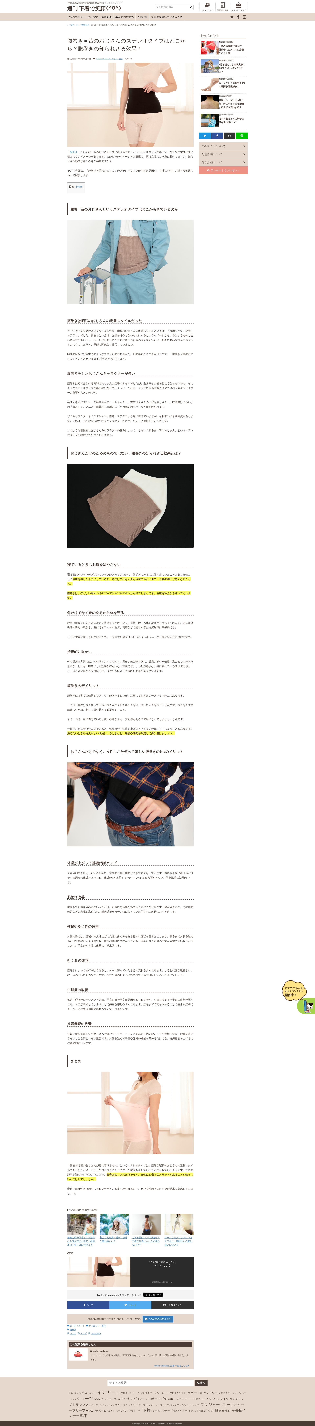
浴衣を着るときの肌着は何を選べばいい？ (231, 120)
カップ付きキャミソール (150, 1393)
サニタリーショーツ (231, 1393)
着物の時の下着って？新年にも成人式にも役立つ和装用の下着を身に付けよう (81, 1241)
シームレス (110, 1399)
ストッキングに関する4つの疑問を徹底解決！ (232, 84)
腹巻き (74, 152)
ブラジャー (210, 1404)
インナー (106, 1392)
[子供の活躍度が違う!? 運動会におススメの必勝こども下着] (210, 53)
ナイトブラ (93, 1405)
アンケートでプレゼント (225, 170)
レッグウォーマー (133, 1410)
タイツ (224, 1398)
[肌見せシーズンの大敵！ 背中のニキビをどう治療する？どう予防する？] (210, 108)
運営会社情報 (222, 10)
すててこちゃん (294, 991)
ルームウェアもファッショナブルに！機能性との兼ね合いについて (178, 1241)
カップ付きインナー (126, 1393)
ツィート (132, 1305)
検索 (202, 1382)
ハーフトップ (162, 1405)
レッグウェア (118, 1411)
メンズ (83, 1333)
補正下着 (230, 1410)
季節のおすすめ (124, 17)
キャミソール (211, 1393)
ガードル (197, 1392)
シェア (90, 1305)
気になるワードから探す (83, 17)
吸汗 (196, 1411)
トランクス (80, 1404)
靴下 (83, 1415)
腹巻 (221, 1410)
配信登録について (212, 154)
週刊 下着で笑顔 (86, 8)
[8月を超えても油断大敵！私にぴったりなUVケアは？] (210, 72)
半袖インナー (162, 1410)
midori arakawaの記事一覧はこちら (170, 1365)
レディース (96, 1333)
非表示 (79, 186)
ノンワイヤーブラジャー (141, 1404)
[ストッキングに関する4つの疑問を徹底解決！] (210, 90)
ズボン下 (198, 1399)
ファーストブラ (193, 1405)
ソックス (212, 1398)
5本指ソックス (78, 1393)
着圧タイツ (204, 1410)
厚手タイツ (189, 1411)
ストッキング (127, 1398)
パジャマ (174, 1404)
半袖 (152, 1411)
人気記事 (142, 17)
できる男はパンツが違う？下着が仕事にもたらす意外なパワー (146, 1241)
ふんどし (92, 1393)
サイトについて (207, 10)
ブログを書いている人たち (167, 17)
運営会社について (212, 162)
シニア (73, 1333)
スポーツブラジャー (179, 1399)
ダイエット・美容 (115, 58)
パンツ (183, 1405)
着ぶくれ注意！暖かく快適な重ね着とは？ (113, 1239)
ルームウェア (106, 1410)
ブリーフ (227, 1404)
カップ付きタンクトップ (177, 1393)
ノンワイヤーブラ (119, 1405)
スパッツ (142, 1399)
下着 (146, 1410)
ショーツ (85, 1398)
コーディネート (102, 58)
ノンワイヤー (104, 1405)
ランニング (92, 1410)
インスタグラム (174, 1304)
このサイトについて (213, 146)
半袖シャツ (177, 1410)
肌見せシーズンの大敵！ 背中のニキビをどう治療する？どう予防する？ (231, 103)
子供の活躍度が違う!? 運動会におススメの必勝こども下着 (231, 49)
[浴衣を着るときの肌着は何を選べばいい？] (210, 126)
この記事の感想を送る (159, 1319)
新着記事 (106, 17)
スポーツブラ (157, 1398)
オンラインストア (238, 10)
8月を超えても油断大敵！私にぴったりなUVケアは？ (232, 68)
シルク (99, 1398)
